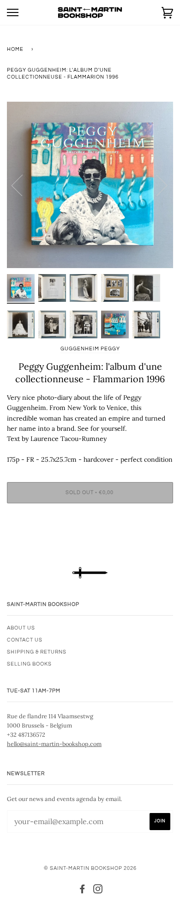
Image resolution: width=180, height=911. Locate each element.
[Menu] (12, 12)
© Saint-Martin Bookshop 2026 (90, 868)
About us (21, 627)
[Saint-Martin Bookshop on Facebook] (82, 890)
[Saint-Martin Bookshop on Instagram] (98, 890)
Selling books (29, 663)
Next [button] (156, 185)
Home (15, 49)
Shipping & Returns (36, 651)
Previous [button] (22, 185)
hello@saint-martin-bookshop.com (54, 743)
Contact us (24, 639)
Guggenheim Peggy (90, 348)
